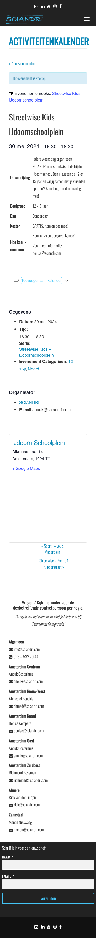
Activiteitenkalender (49, 41)
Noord (33, 369)
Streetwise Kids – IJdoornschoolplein (36, 352)
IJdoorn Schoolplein (38, 442)
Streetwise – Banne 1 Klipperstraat (53, 564)
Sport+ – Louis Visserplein (52, 549)
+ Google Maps (26, 468)
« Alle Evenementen (22, 63)
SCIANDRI (29, 402)
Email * (8, 876)
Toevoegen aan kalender (41, 280)
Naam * (8, 857)
